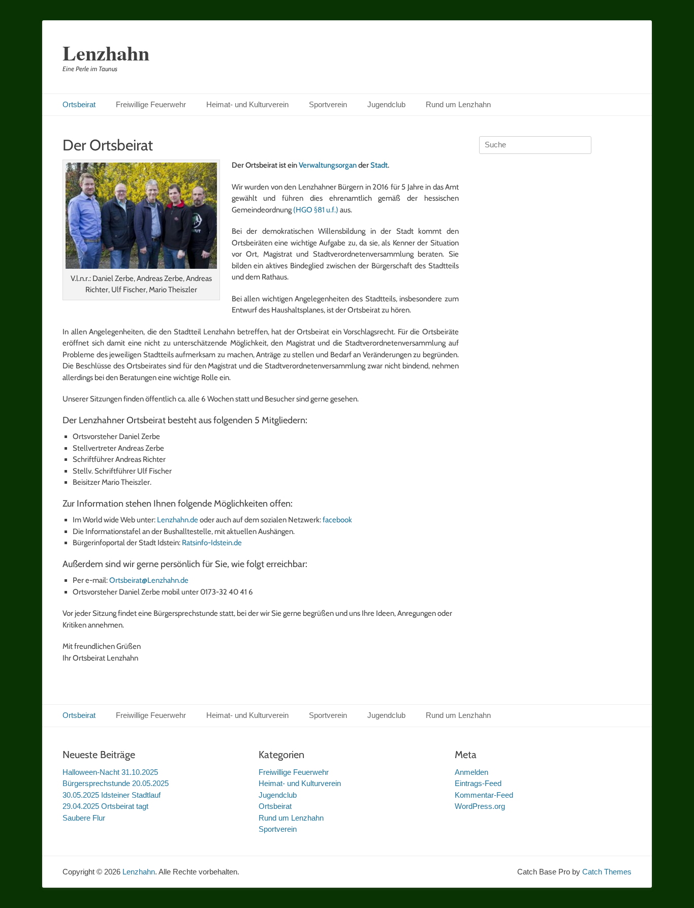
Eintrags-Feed (478, 783)
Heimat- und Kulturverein (247, 104)
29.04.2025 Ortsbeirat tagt (105, 806)
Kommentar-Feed (484, 795)
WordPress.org (480, 806)
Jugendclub (386, 104)
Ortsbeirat (79, 104)
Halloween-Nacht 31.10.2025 (110, 772)
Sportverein (328, 104)
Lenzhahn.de (177, 519)
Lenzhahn (105, 53)
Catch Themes (607, 871)
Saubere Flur (83, 817)
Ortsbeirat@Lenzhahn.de (148, 580)
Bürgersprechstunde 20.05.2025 (115, 783)
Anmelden (471, 772)
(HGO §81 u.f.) (315, 209)
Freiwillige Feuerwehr (151, 104)
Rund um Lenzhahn (458, 104)
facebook (337, 519)
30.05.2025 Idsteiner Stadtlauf (111, 795)
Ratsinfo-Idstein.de (212, 542)
